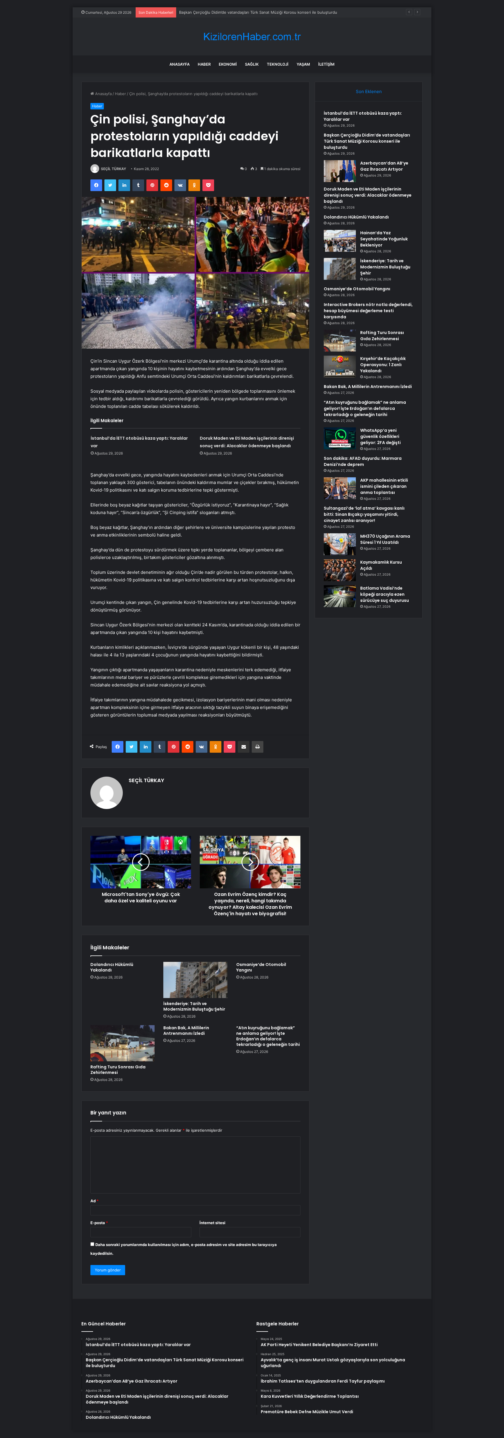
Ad (94, 1200)
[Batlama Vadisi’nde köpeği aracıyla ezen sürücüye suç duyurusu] (340, 596)
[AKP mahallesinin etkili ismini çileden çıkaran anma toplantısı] (340, 488)
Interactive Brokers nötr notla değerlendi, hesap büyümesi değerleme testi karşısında (368, 311)
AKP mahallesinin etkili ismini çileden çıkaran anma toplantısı (384, 486)
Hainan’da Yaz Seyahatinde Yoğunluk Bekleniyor (384, 239)
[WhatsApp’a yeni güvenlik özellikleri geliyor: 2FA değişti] (340, 438)
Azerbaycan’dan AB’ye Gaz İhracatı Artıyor (216, 12)
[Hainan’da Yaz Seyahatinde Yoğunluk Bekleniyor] (340, 241)
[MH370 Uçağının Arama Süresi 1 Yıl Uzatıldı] (340, 544)
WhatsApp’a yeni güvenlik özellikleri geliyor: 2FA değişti (380, 436)
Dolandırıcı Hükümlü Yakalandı (111, 967)
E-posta (99, 1222)
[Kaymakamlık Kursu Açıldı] (340, 570)
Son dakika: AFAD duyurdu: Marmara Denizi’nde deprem (363, 461)
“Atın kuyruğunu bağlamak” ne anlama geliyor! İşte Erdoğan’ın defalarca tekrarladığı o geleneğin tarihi (268, 1036)
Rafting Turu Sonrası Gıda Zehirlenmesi (118, 1069)
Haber (204, 64)
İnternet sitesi (212, 1222)
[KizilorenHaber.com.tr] (252, 36)
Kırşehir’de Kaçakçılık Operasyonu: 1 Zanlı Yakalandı (383, 365)
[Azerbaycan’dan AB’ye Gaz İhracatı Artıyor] (340, 171)
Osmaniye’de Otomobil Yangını (261, 967)
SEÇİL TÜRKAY (113, 169)
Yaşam (303, 64)
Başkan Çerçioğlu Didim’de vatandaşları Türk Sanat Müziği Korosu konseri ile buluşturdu (367, 141)
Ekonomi (228, 64)
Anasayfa (179, 64)
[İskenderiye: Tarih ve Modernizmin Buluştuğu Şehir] (195, 980)
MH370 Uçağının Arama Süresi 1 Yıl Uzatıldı (385, 539)
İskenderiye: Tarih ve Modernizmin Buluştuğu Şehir (194, 1006)
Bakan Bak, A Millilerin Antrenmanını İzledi (186, 1030)
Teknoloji (277, 64)
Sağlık (252, 64)
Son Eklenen (369, 91)
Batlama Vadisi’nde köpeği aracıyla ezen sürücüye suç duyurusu (384, 594)
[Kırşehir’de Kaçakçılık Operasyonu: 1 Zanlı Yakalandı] (340, 367)
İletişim (326, 64)
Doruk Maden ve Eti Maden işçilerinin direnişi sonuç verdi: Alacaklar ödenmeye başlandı (368, 195)
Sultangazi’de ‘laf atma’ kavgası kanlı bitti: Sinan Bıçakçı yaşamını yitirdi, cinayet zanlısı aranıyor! (364, 514)
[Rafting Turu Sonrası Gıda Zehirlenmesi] (122, 1043)
